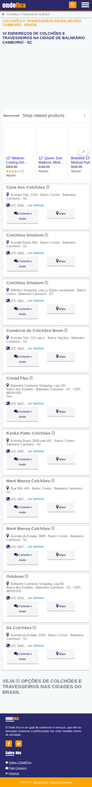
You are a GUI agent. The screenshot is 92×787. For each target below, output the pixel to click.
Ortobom (15, 576)
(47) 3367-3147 (21, 499)
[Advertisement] (34, 74)
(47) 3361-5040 (21, 301)
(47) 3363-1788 (21, 253)
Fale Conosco (17, 768)
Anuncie (14, 773)
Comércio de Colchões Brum (35, 330)
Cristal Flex (18, 378)
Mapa (62, 213)
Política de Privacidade (61, 782)
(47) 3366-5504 (21, 205)
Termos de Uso (40, 782)
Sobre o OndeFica (20, 762)
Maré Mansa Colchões (28, 480)
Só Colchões (19, 627)
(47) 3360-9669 (21, 451)
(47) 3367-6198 (21, 547)
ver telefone (36, 205)
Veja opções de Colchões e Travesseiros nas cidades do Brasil (42, 686)
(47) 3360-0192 (21, 646)
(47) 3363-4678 (21, 348)
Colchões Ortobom (25, 235)
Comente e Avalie (25, 216)
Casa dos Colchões (26, 187)
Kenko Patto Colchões (29, 433)
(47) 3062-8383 (21, 403)
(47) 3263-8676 (21, 598)
